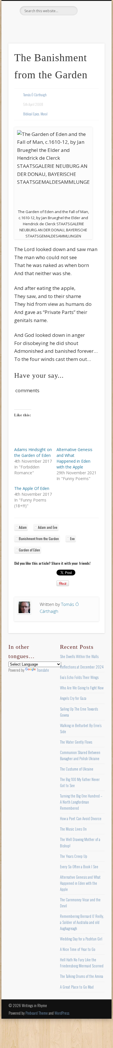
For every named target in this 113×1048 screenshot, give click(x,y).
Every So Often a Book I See (79, 866)
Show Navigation (90, 52)
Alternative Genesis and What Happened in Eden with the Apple (74, 458)
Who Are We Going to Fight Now (81, 688)
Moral (44, 113)
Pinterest (55, 25)
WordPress (61, 1013)
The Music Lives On (73, 829)
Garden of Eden (29, 549)
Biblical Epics (31, 113)
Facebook (32, 25)
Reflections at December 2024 (82, 667)
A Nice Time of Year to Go (77, 949)
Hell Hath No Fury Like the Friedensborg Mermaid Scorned (81, 963)
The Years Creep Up (73, 856)
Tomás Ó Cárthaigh (35, 94)
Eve (72, 538)
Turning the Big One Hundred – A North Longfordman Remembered (81, 802)
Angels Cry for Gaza (73, 698)
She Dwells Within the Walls (79, 656)
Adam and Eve (47, 527)
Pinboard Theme (36, 1013)
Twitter (43, 25)
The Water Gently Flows (76, 742)
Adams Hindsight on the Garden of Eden (33, 452)
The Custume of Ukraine (76, 769)
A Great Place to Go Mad (77, 987)
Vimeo (67, 25)
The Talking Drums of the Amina (81, 976)
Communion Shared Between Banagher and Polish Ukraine (80, 755)
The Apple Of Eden (31, 488)
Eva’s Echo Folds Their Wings (79, 677)
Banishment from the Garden (39, 538)
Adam (23, 527)
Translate (43, 670)
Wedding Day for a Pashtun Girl (81, 939)
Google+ (79, 25)
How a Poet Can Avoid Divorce (80, 818)
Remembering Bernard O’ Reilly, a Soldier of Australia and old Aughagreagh (82, 922)
